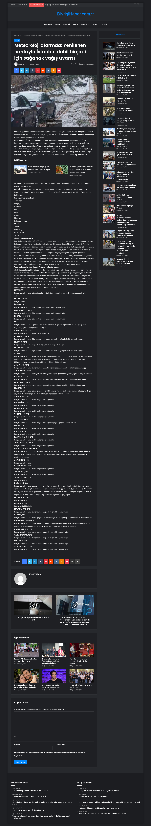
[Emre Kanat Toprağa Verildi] (109, 209)
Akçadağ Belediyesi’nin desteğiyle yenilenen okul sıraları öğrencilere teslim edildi (73, 5)
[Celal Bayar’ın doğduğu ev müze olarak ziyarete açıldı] (20, 169)
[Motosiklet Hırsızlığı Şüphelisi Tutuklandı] (109, 111)
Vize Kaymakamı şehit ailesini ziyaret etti (125, 54)
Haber (57, 24)
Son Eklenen (120, 35)
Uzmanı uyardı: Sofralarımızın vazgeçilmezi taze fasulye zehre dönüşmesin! (81, 170)
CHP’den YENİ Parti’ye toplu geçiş (125, 99)
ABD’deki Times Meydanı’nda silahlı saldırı (124, 197)
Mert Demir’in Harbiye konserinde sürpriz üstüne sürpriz (80, 661)
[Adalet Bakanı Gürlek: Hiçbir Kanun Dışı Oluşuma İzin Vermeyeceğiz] (109, 175)
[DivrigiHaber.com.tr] (75, 14)
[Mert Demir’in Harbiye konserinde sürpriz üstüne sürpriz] (82, 650)
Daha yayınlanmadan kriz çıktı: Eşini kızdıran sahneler (25, 686)
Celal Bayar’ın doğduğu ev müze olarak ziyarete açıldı (126, 131)
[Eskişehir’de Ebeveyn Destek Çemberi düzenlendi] (26, 650)
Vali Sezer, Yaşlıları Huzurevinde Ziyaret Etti (126, 163)
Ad (15, 736)
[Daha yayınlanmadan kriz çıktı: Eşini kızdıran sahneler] (26, 676)
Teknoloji (85, 24)
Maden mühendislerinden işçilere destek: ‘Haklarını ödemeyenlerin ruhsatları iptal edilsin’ (127, 220)
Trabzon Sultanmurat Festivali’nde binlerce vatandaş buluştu (50, 661)
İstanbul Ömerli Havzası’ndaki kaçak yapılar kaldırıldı (125, 261)
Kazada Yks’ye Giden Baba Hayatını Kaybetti (126, 44)
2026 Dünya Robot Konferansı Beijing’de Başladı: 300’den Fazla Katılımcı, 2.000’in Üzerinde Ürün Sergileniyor (126, 247)
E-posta (17, 744)
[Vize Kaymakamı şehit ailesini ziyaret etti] (109, 56)
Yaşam (94, 24)
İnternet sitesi (60, 744)
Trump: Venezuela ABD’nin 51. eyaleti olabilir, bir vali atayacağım (124, 143)
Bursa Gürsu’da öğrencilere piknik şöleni (81, 686)
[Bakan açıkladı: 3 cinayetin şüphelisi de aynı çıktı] (109, 121)
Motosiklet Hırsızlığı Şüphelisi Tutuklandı (125, 109)
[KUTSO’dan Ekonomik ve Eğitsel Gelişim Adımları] (109, 188)
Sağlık (75, 24)
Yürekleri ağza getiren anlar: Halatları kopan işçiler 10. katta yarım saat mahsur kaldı (125, 89)
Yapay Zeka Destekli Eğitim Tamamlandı (125, 153)
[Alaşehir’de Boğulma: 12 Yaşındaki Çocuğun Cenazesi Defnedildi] (109, 234)
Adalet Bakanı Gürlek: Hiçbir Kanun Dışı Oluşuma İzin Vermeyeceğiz (125, 175)
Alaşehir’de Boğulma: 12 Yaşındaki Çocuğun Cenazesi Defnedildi (126, 233)
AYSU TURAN (22, 64)
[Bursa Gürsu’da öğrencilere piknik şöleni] (82, 676)
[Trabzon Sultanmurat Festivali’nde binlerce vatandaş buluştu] (54, 650)
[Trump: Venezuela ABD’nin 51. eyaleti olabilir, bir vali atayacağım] (109, 142)
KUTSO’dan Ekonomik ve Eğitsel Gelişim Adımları (126, 186)
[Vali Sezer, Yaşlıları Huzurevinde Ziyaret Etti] (109, 165)
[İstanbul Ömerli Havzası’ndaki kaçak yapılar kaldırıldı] (109, 262)
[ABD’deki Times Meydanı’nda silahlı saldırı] (109, 198)
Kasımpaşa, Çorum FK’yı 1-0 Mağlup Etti (126, 77)
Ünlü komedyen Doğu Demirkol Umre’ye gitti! (51, 686)
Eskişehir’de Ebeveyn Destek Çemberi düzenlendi (25, 660)
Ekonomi (66, 24)
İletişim (104, 24)
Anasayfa (48, 24)
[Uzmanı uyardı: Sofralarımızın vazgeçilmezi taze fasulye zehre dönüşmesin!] (62, 169)
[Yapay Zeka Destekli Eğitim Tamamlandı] (109, 155)
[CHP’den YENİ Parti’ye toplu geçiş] (109, 101)
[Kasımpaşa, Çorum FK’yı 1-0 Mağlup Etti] (109, 79)
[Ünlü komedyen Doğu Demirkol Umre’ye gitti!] (54, 676)
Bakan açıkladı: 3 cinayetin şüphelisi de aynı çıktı (125, 120)
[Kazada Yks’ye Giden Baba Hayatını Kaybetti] (109, 46)
